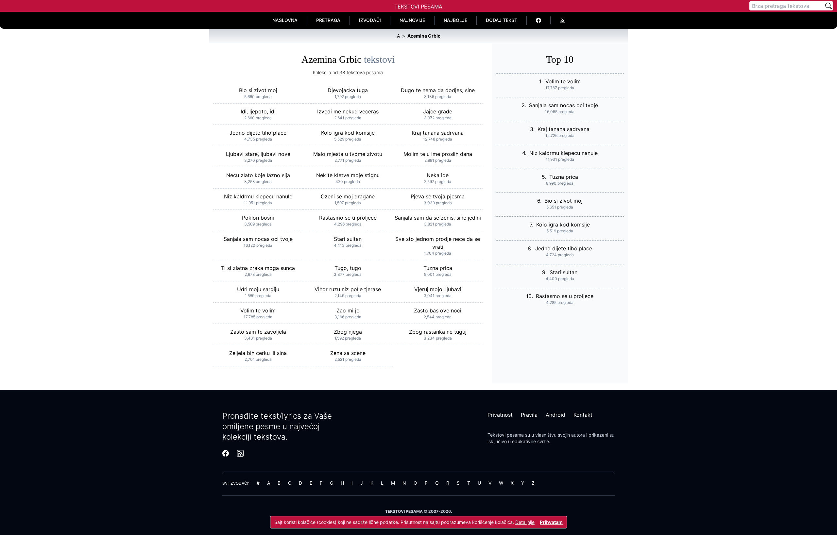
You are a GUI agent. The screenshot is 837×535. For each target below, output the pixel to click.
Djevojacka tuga (348, 90)
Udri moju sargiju (258, 289)
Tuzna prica (437, 268)
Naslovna (285, 20)
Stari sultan (348, 239)
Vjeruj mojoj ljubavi (437, 289)
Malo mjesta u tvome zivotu (347, 154)
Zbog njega (348, 331)
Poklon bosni (258, 217)
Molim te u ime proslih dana (437, 154)
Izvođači (370, 20)
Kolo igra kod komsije (348, 132)
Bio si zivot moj (258, 90)
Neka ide (438, 175)
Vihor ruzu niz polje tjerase (348, 289)
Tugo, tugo (347, 268)
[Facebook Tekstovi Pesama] (539, 20)
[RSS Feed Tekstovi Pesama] (562, 20)
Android (555, 414)
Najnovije (412, 20)
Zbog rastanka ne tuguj (438, 331)
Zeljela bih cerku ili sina (258, 353)
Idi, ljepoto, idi (258, 111)
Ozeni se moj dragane (348, 196)
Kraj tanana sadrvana (438, 132)
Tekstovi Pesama (418, 6)
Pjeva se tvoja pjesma (438, 196)
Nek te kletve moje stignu (348, 175)
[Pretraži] (828, 5)
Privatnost (500, 414)
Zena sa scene (348, 353)
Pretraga (328, 20)
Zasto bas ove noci (437, 310)
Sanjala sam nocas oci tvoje (258, 239)
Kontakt (582, 414)
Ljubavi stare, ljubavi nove (258, 154)
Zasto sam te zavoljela (258, 331)
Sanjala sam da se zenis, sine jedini (438, 217)
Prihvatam (551, 522)
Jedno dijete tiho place (258, 132)
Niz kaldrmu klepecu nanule (258, 196)
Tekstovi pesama (505, 435)
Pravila (529, 414)
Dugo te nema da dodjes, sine (438, 90)
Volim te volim (258, 310)
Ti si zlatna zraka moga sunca (258, 268)
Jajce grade (437, 111)
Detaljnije (525, 522)
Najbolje (455, 20)
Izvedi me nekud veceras (348, 111)
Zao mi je (347, 310)
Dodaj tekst (501, 20)
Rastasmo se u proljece (348, 217)
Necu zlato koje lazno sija (258, 175)
